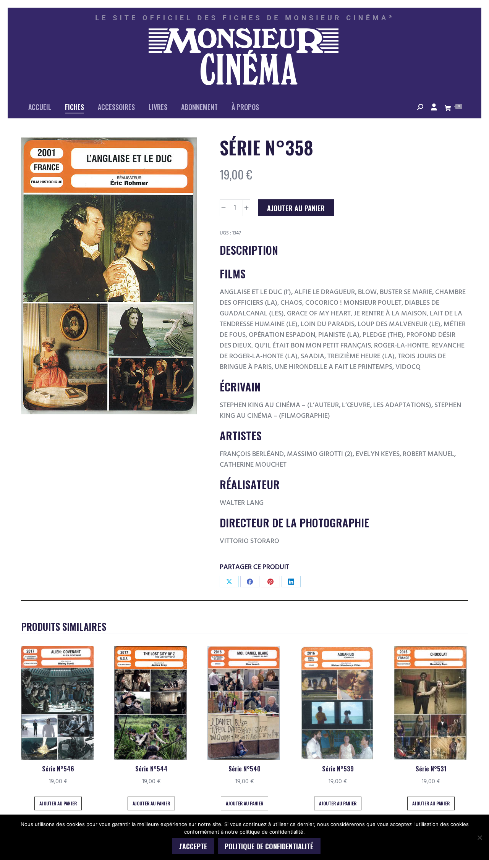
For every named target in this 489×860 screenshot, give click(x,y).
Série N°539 (338, 768)
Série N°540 (244, 768)
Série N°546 (58, 768)
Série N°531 (431, 768)
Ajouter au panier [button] (58, 803)
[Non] (479, 837)
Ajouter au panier (296, 208)
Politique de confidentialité (269, 846)
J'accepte (193, 846)
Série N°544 (151, 768)
